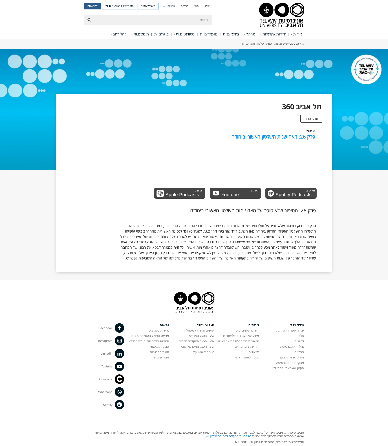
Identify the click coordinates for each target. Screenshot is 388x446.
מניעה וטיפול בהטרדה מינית (150, 336)
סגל (196, 6)
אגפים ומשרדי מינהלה (199, 330)
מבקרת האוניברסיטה (290, 363)
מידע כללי (297, 325)
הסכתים (294, 43)
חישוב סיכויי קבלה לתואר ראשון (238, 341)
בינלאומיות (231, 34)
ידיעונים (254, 352)
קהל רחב (119, 34)
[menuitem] (208, 6)
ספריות (185, 6)
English (170, 6)
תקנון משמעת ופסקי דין (288, 368)
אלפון (208, 6)
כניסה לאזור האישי (246, 357)
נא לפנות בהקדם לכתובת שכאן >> (228, 436)
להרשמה (92, 6)
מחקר (250, 34)
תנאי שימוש (161, 357)
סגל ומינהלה (205, 325)
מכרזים (299, 352)
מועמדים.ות (209, 34)
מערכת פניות (148, 6)
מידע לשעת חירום (292, 357)
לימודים (253, 325)
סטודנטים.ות (185, 34)
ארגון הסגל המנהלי (201, 336)
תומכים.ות (141, 34)
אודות (297, 34)
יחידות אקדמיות (274, 34)
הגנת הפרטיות (159, 352)
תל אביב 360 (301, 106)
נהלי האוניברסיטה (292, 346)
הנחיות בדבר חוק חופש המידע (149, 341)
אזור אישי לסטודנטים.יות (119, 6)
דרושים (299, 341)
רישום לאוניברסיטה (246, 330)
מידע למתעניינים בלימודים (241, 336)
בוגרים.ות (161, 34)
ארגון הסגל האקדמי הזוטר (197, 346)
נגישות (164, 325)
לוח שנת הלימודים (247, 346)
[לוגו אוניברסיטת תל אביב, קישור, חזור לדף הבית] (281, 15)
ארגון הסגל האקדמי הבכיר (196, 341)
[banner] (194, 19)
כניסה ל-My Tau (203, 352)
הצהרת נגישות (159, 346)
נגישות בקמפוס (159, 330)
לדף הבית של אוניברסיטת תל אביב (302, 43)
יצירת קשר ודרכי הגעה (289, 330)
